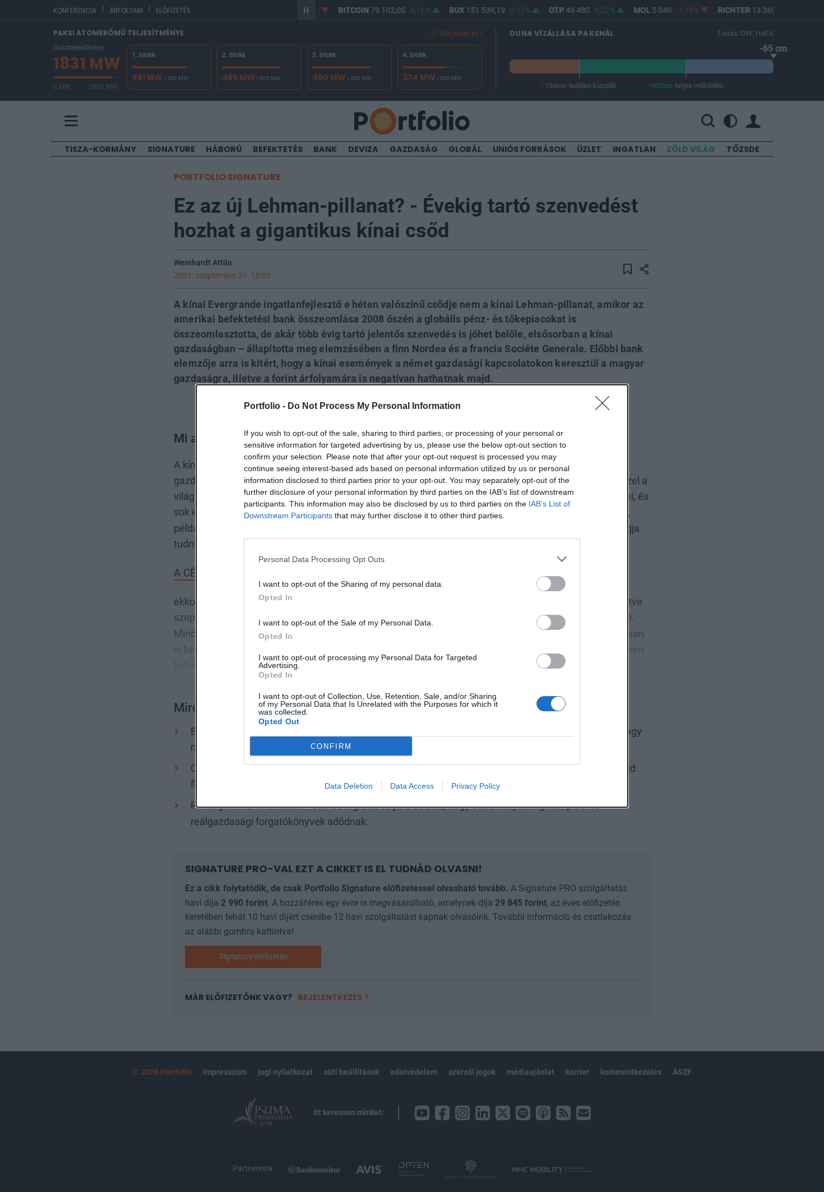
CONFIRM (331, 746)
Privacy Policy (475, 785)
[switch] (551, 583)
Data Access (412, 785)
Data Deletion (349, 785)
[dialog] (412, 596)
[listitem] (412, 559)
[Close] (606, 406)
